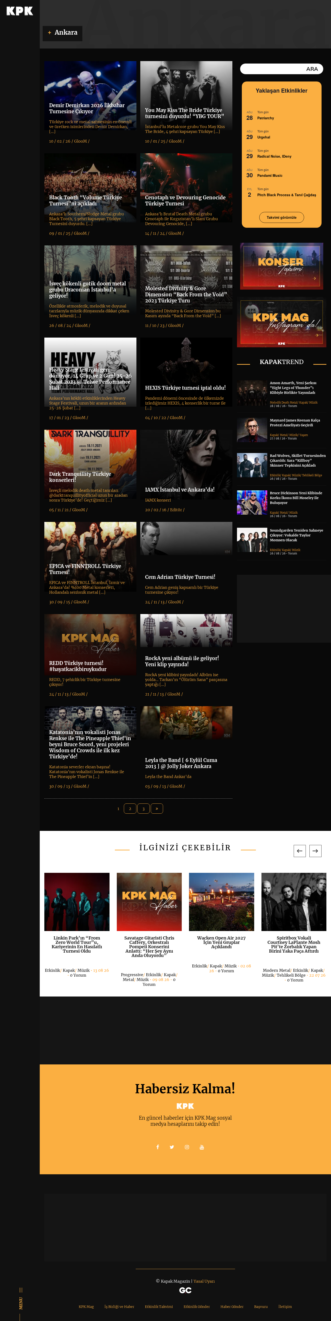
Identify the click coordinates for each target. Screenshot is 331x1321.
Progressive (132, 974)
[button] (300, 851)
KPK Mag (86, 1307)
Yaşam (303, 435)
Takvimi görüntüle (282, 217)
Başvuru (261, 1307)
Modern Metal (276, 970)
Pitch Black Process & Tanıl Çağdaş (286, 194)
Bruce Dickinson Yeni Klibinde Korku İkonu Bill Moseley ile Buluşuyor (296, 498)
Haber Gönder (232, 1307)
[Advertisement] (284, 609)
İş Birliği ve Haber (119, 1307)
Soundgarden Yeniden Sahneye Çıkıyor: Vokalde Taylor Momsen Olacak (296, 535)
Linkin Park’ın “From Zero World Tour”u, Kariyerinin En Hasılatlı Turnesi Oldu (77, 944)
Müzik (313, 402)
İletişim (285, 1307)
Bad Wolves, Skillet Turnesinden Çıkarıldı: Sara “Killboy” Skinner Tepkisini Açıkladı (298, 461)
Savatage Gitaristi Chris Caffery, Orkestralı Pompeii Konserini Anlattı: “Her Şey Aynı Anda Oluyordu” (149, 946)
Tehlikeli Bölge (312, 475)
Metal (283, 435)
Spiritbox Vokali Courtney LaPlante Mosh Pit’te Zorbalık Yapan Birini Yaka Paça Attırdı (294, 944)
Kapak (303, 402)
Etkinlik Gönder (197, 1307)
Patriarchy (265, 117)
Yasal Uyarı (204, 1281)
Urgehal (263, 137)
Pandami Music (270, 175)
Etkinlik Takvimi (159, 1307)
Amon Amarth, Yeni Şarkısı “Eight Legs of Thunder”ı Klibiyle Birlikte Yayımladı (293, 388)
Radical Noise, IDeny (274, 156)
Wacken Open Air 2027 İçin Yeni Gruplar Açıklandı (221, 942)
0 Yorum (78, 975)
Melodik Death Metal (283, 402)
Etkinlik (275, 475)
